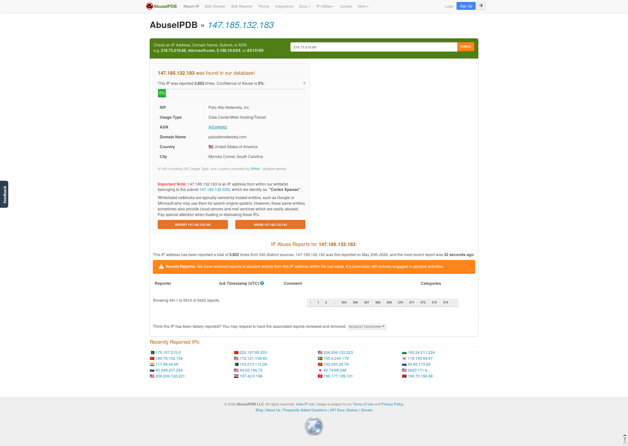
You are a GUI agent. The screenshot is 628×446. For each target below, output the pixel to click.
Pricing (264, 6)
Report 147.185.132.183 (193, 224)
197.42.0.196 (251, 376)
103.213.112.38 (253, 364)
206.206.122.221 (170, 376)
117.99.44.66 (167, 364)
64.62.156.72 (251, 370)
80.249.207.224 (169, 370)
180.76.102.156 (169, 358)
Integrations (284, 6)
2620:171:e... (419, 370)
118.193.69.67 (420, 358)
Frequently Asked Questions (305, 409)
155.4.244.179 (336, 358)
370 (400, 302)
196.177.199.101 (338, 376)
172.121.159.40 (253, 358)
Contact (346, 6)
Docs (303, 6)
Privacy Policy (392, 403)
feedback (4, 194)
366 (355, 302)
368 (377, 302)
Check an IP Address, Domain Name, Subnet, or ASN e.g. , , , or (208, 47)
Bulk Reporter (242, 6)
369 (389, 302)
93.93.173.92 (419, 364)
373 (434, 302)
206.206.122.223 (338, 352)
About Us (273, 409)
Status (352, 409)
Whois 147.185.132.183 (270, 224)
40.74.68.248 (335, 370)
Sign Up (466, 5)
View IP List (305, 403)
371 (411, 302)
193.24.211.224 (421, 352)
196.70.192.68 (420, 376)
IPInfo (255, 168)
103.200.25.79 (336, 364)
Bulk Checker (215, 6)
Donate (366, 409)
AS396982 (218, 127)
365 (344, 302)
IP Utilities (324, 6)
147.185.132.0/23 (214, 189)
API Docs (337, 409)
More (362, 6)
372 (423, 302)
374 (445, 302)
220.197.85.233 (253, 352)
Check (465, 46)
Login (449, 6)
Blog (259, 409)
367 (366, 302)
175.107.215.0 (168, 352)
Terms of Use (363, 403)
